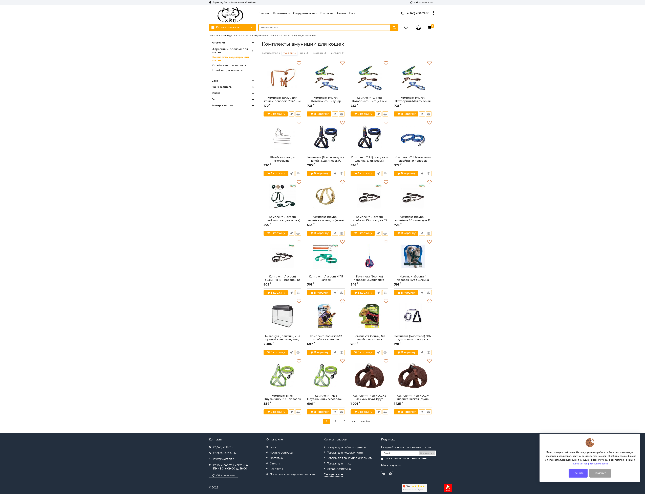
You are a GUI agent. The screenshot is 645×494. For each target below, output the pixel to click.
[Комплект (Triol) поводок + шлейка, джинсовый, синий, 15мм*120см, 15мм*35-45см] (369, 137)
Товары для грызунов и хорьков (349, 458)
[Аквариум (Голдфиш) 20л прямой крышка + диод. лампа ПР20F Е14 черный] (282, 316)
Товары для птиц (339, 463)
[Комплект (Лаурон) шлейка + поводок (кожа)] (326, 197)
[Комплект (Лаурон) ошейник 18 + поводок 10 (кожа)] (282, 256)
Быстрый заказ (291, 113)
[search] (394, 27)
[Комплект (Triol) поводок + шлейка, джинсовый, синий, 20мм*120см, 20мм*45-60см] (326, 137)
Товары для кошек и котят (345, 452)
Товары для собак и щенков (346, 447)
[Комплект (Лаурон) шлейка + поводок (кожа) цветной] (282, 197)
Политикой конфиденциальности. (589, 463)
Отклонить (600, 473)
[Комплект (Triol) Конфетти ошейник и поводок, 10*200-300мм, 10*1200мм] (413, 137)
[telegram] (390, 473)
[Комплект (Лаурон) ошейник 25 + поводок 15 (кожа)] (369, 197)
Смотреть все (333, 474)
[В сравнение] (298, 113)
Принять (578, 473)
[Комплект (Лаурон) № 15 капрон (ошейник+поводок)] (326, 256)
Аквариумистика (339, 469)
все (354, 421)
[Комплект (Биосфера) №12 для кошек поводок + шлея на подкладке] (413, 316)
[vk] (383, 473)
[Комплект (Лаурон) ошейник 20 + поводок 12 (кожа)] (413, 197)
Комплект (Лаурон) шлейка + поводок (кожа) (326, 220)
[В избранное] (299, 63)
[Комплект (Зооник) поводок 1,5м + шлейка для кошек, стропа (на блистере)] (413, 256)
